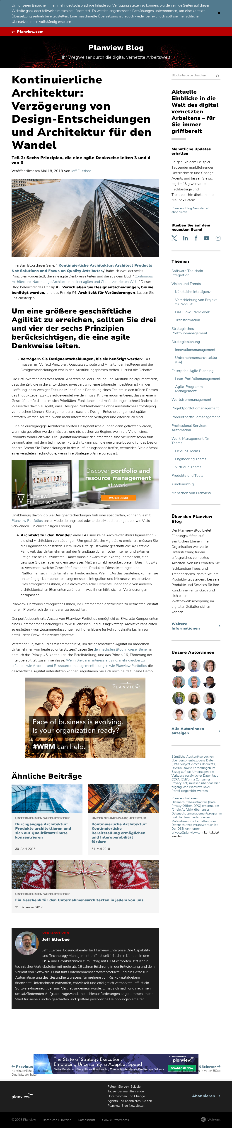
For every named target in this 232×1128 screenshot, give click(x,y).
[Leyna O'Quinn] (209, 704)
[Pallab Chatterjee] (209, 688)
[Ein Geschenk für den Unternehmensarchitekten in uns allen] (85, 874)
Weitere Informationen (194, 626)
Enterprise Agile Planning (192, 371)
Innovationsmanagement (195, 350)
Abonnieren (206, 1096)
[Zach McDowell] (194, 672)
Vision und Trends (186, 284)
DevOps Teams (187, 451)
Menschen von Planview (191, 493)
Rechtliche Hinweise (57, 1120)
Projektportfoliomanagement (195, 408)
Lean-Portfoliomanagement (197, 379)
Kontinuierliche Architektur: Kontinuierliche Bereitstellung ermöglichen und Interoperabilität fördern (119, 830)
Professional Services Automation (189, 428)
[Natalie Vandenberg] (194, 704)
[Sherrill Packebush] (179, 688)
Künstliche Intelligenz (192, 292)
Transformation (187, 320)
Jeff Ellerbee (81, 170)
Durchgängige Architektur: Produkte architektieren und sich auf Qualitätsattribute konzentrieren (43, 828)
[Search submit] (217, 76)
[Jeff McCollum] (194, 720)
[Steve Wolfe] (194, 688)
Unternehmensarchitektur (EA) (196, 360)
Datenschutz (86, 1120)
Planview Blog (116, 48)
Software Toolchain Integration (187, 273)
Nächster (176, 1069)
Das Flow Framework (192, 312)
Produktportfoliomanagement (196, 417)
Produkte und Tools (187, 476)
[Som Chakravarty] (179, 672)
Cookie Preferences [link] (115, 1120)
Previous (60, 1071)
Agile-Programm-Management (189, 389)
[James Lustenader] (179, 704)
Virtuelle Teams (188, 467)
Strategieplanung (186, 342)
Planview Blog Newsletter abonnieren (190, 210)
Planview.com (30, 32)
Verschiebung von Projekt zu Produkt (196, 302)
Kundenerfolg (183, 484)
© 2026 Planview (24, 1120)
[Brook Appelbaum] (179, 720)
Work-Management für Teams (190, 441)
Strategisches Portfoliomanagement (189, 331)
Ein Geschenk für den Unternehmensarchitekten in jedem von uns (79, 897)
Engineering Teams (190, 459)
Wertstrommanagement (191, 400)
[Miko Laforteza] (209, 720)
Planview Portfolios (27, 520)
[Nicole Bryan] (209, 672)
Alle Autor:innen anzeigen (188, 731)
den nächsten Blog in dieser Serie (120, 649)
